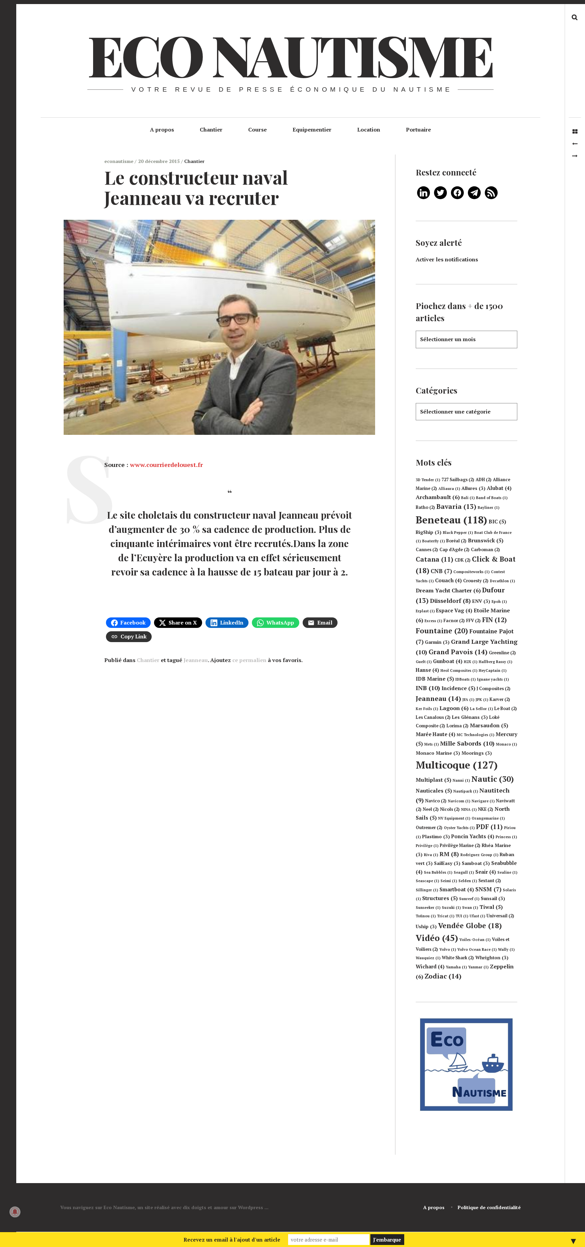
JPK (482, 699)
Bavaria (456, 506)
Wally (506, 949)
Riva (431, 854)
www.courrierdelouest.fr (166, 465)
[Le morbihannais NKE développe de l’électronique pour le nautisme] (575, 156)
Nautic (492, 779)
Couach (448, 580)
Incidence (458, 688)
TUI (462, 916)
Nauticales (434, 790)
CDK (463, 560)
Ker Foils (427, 708)
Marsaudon (489, 725)
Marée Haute (435, 734)
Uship (426, 926)
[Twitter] (440, 192)
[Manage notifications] (14, 1211)
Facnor (454, 621)
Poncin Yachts (472, 836)
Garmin (437, 642)
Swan (470, 907)
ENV (481, 601)
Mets (431, 744)
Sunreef (469, 898)
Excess (433, 620)
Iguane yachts (493, 679)
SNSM (488, 889)
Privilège (427, 845)
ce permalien (249, 660)
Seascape (427, 880)
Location (368, 129)
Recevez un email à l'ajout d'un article (231, 1239)
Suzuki (451, 907)
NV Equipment (454, 818)
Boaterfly (433, 541)
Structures (440, 898)
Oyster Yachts (459, 827)
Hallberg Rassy (495, 661)
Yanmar (478, 967)
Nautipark (465, 791)
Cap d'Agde (454, 549)
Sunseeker (428, 907)
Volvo (447, 949)
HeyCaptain (492, 670)
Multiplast (433, 779)
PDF (489, 827)
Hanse (427, 670)
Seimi (448, 880)
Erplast (425, 611)
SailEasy (447, 863)
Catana (434, 559)
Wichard (430, 966)
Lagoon (454, 708)
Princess (506, 836)
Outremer (429, 827)
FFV (473, 621)
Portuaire (418, 129)
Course (257, 129)
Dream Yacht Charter (448, 590)
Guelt (424, 661)
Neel (431, 809)
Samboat (476, 863)
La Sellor (481, 708)
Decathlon (502, 581)
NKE (485, 809)
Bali (468, 497)
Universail (500, 916)
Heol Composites (458, 670)
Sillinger (427, 890)
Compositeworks (471, 571)
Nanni (461, 780)
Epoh (499, 601)
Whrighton (491, 958)
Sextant (489, 881)
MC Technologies (475, 734)
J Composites (494, 688)
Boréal (456, 541)
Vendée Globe (470, 925)
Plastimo (436, 836)
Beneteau (451, 519)
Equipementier (311, 129)
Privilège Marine (460, 845)
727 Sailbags (457, 480)
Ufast (477, 916)
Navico (436, 801)
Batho (425, 507)
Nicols (450, 809)
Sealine (507, 872)
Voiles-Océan (475, 939)
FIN (494, 619)
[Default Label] (423, 192)
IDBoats (465, 679)
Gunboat (447, 661)
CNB (441, 571)
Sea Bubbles (438, 872)
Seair (485, 872)
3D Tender (428, 479)
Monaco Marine (438, 753)
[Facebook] (457, 192)
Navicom (459, 801)
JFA (468, 699)
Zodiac (443, 976)
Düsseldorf (450, 601)
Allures (473, 488)
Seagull (464, 872)
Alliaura (449, 488)
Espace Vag (454, 610)
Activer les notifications (447, 259)
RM (449, 854)
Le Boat (505, 708)
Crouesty (476, 581)
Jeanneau (195, 660)
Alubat (499, 488)
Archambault (438, 497)
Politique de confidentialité (489, 1207)
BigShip (428, 532)
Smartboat (456, 889)
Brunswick (485, 540)
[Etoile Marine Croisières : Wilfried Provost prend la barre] (575, 144)
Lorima (458, 726)
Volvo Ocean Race (477, 949)
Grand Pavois (458, 651)
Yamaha (456, 967)
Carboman (485, 549)
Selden (467, 880)
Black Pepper (458, 532)
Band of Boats (491, 497)
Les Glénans (470, 717)
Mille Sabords (467, 743)
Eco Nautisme (289, 54)
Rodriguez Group (479, 854)
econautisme (119, 161)
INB (428, 688)
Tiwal (491, 906)
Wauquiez (428, 958)
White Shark (458, 958)
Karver (500, 699)
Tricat (445, 916)
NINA (469, 809)
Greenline (502, 653)
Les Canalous (433, 717)
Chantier (211, 129)
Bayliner (488, 507)
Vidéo (437, 937)
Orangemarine (488, 818)
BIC (497, 521)
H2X (470, 661)
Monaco (506, 744)
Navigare (483, 801)
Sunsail (493, 898)
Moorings (476, 753)
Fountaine (442, 630)
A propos (162, 129)
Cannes (427, 549)
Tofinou (426, 916)
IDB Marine (435, 678)
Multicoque (457, 764)
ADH (484, 480)
